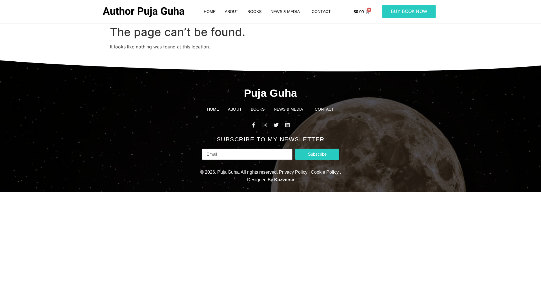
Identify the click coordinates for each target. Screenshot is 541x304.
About (232, 11)
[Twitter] (276, 125)
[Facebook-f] (254, 125)
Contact (321, 11)
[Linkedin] (287, 125)
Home (210, 11)
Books (254, 11)
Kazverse (284, 179)
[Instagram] (265, 125)
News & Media (285, 11)
